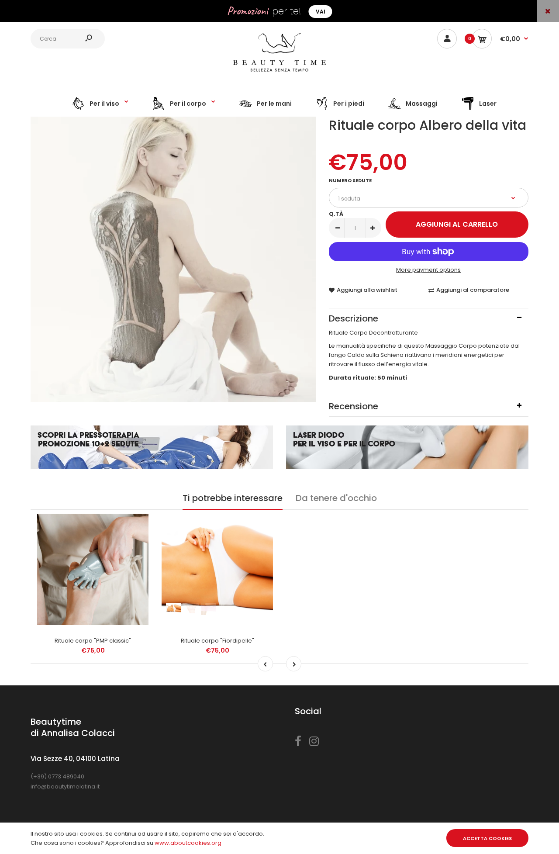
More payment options (428, 270)
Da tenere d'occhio (336, 498)
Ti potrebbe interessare (233, 498)
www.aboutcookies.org (188, 843)
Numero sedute (350, 180)
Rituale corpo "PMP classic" (93, 640)
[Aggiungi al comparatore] (136, 544)
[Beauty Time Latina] (279, 74)
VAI (320, 11)
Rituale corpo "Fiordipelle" (217, 640)
